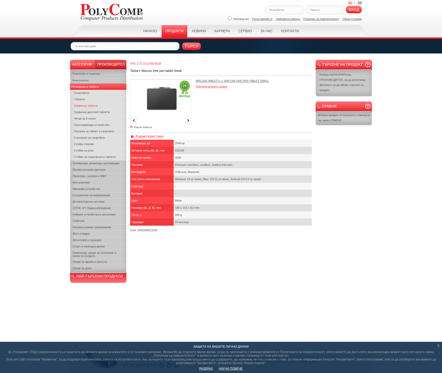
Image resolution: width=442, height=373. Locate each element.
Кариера (222, 31)
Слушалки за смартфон (89, 137)
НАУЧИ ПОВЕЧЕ (231, 368)
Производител (111, 64)
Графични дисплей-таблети (91, 112)
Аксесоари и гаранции (87, 240)
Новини (199, 31)
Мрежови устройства (86, 188)
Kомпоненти (81, 80)
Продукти (174, 31)
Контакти (290, 31)
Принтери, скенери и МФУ (89, 176)
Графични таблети (86, 105)
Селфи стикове (84, 144)
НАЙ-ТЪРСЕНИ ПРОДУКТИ (99, 276)
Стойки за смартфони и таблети (95, 156)
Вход (354, 9)
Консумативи (81, 182)
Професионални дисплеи (89, 169)
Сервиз (245, 31)
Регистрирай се (262, 18)
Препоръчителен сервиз (211, 86)
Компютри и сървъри (86, 73)
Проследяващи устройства (91, 124)
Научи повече (143, 127)
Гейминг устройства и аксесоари (94, 214)
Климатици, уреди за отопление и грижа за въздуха (94, 254)
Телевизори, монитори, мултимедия (96, 163)
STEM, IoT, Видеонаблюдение (92, 208)
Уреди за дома (82, 268)
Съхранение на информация (91, 195)
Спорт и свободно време (89, 246)
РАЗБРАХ (206, 368)
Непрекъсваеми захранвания (92, 227)
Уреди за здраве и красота (90, 261)
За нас (266, 31)
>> (232, 80)
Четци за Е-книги (85, 118)
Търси (191, 46)
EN (360, 2)
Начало (150, 31)
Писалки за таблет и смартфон (94, 131)
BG (350, 2)
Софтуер (78, 220)
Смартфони (81, 92)
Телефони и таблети (86, 86)
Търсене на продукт (342, 64)
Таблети (79, 99)
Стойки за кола (83, 150)
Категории (82, 64)
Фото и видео (81, 233)
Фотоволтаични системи (88, 201)
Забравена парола (288, 18)
